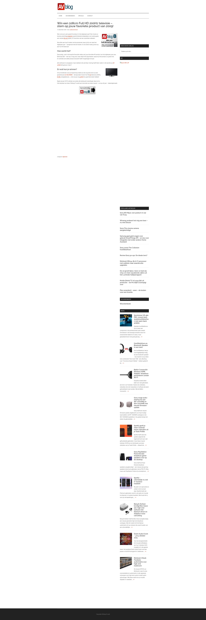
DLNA (58, 77)
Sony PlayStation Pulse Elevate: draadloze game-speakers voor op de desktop (140, 456)
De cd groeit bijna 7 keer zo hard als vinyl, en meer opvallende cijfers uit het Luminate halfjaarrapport (133, 273)
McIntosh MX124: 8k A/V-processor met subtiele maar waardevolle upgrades (133, 263)
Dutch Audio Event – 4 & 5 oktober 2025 (141, 536)
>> (141, 337)
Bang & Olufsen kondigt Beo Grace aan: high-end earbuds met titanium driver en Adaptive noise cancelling (141, 510)
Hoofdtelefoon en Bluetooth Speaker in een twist (141, 345)
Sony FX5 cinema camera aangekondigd (129, 229)
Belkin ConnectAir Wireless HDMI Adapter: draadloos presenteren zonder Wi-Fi (141, 373)
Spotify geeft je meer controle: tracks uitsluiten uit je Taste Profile (141, 428)
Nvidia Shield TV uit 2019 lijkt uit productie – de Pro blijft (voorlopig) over (133, 282)
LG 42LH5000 (68, 75)
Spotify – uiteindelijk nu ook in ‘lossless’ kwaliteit (141, 481)
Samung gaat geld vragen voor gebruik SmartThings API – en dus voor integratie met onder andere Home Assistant (134, 239)
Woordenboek (125, 304)
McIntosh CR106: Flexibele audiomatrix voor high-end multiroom (140, 562)
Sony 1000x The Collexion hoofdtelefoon (129, 249)
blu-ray (66, 38)
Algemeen (64, 156)
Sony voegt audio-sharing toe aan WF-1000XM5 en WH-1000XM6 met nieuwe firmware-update (141, 402)
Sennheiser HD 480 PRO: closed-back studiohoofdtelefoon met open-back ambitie (141, 319)
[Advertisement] (87, 114)
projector (70, 36)
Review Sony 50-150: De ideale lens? (133, 255)
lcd (90, 75)
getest (82, 77)
